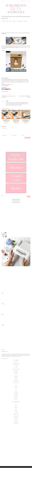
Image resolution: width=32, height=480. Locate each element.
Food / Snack (16, 376)
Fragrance (16, 378)
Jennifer (4, 21)
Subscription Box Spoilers (16, 200)
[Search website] (29, 1)
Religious (16, 407)
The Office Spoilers (19, 21)
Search (2, 195)
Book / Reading (16, 365)
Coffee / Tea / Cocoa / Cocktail (16, 369)
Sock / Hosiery (16, 412)
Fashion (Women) (16, 372)
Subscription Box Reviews (16, 199)
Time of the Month (16, 421)
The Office (14, 21)
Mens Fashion (16, 392)
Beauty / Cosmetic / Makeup (16, 363)
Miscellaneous (7, 85)
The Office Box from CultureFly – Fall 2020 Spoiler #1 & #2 (16, 121)
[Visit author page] (3, 101)
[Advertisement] (16, 27)
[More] (10, 89)
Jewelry (16, 385)
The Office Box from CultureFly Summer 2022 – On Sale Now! (26, 121)
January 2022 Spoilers (5, 91)
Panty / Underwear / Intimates (16, 401)
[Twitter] (4, 89)
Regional (16, 405)
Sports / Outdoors (16, 416)
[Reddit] (5, 89)
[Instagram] (8, 89)
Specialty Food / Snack (16, 414)
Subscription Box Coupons (16, 202)
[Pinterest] (7, 89)
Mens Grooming (16, 394)
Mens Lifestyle (16, 396)
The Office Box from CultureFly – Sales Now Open (6, 121)
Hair (16, 383)
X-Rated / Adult (16, 423)
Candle (16, 367)
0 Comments (25, 21)
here (20, 356)
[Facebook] (2, 89)
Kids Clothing (16, 387)
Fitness (16, 374)
